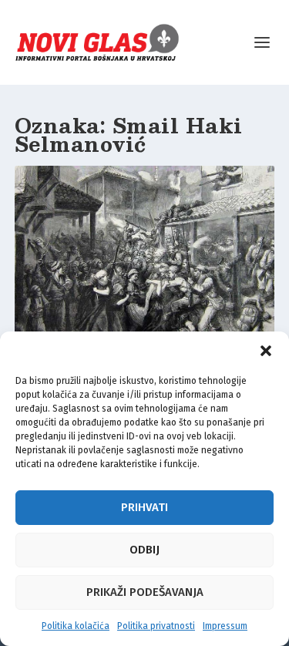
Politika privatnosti (156, 626)
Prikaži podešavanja (144, 592)
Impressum (225, 626)
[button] (266, 350)
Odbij (144, 550)
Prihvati (144, 507)
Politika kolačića (75, 626)
